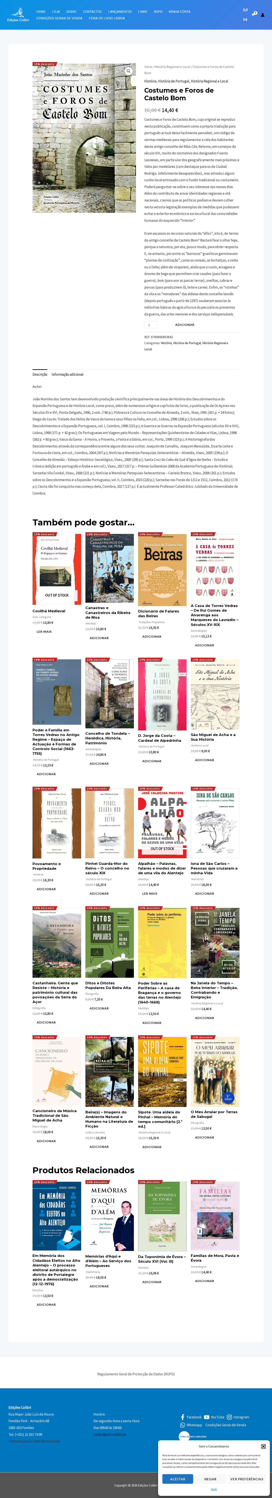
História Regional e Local (172, 67)
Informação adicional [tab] (68, 374)
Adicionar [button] (99, 638)
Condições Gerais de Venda (59, 18)
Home (40, 12)
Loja (56, 12)
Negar (210, 1479)
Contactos (92, 12)
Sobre (71, 12)
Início (148, 67)
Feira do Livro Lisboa (107, 18)
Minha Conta (179, 12)
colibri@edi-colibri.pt (110, 1434)
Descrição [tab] (40, 374)
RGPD (214, 1489)
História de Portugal (173, 81)
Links (142, 12)
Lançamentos (120, 12)
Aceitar (177, 1479)
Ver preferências (246, 1479)
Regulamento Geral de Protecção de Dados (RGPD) (136, 1374)
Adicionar (184, 324)
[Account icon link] (263, 15)
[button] (263, 1446)
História (150, 81)
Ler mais (44, 631)
